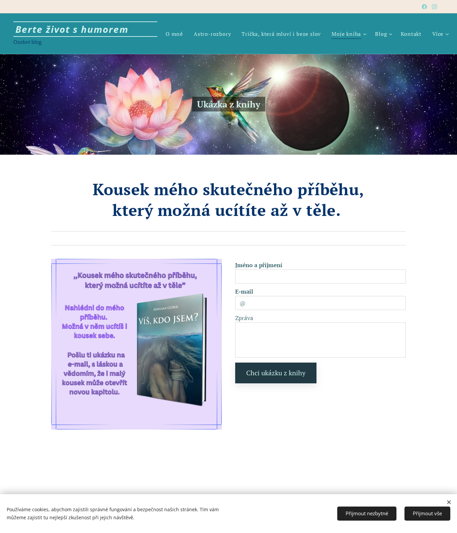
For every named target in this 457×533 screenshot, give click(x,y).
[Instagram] (434, 6)
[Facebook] (424, 6)
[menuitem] (176, 33)
